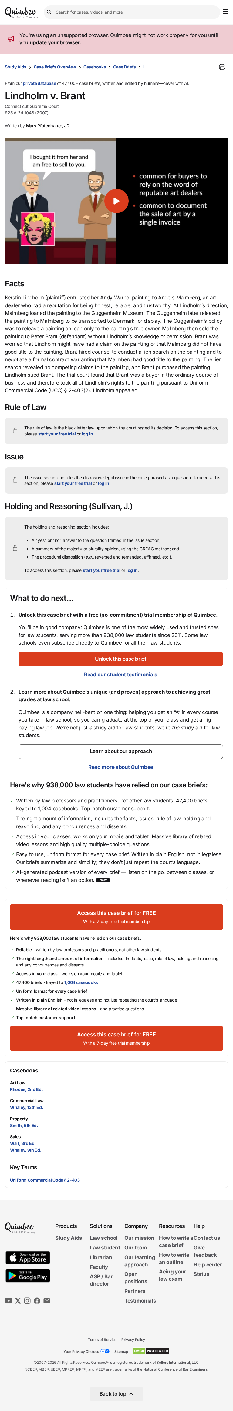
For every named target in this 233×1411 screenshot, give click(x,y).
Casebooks (94, 66)
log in (87, 433)
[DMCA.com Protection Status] (151, 1351)
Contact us (207, 1238)
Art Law (17, 1082)
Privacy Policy (133, 1339)
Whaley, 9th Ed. (26, 1149)
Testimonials (140, 1301)
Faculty (99, 1267)
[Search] (50, 12)
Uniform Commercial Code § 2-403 (45, 1180)
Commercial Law (27, 1100)
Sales (15, 1136)
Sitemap (121, 1351)
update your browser (55, 42)
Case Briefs (124, 66)
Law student (105, 1248)
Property (19, 1118)
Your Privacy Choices (81, 1351)
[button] (116, 201)
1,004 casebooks (81, 982)
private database (39, 83)
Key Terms (23, 1167)
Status (201, 1274)
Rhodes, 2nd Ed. (26, 1089)
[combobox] (132, 12)
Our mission (139, 1238)
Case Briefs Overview (55, 66)
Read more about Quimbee (120, 767)
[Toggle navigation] (225, 11)
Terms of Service (102, 1339)
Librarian (101, 1257)
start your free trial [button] (57, 433)
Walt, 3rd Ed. (23, 1143)
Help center (208, 1265)
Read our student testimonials (120, 675)
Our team (135, 1248)
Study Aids (15, 66)
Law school (103, 1238)
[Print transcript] (222, 67)
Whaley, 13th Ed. (26, 1107)
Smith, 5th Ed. (24, 1125)
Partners (135, 1291)
